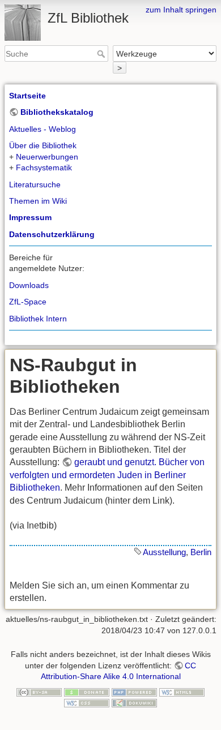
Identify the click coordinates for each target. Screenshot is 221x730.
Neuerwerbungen (47, 156)
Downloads (29, 285)
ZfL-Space (27, 301)
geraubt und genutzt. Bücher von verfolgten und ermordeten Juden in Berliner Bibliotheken (107, 474)
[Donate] (86, 691)
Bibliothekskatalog (57, 112)
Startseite (27, 95)
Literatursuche (35, 184)
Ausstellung (164, 552)
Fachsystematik (44, 167)
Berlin (200, 552)
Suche (102, 54)
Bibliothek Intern (38, 318)
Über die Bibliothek (42, 145)
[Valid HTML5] (182, 691)
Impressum (30, 217)
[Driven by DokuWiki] (134, 702)
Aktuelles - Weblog (42, 129)
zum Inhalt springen (181, 9)
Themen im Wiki (38, 200)
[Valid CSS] (86, 702)
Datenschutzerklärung (52, 234)
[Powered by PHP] (134, 691)
